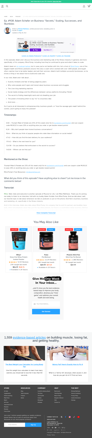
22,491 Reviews (50, 260)
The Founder (41, 395)
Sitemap (73, 400)
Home (5, 16)
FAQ (55, 400)
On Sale (6, 391)
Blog (11, 16)
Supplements (7, 393)
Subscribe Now (57, 1)
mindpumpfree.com (33, 172)
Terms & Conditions (76, 393)
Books (22, 398)
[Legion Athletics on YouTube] (78, 417)
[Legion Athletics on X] (62, 417)
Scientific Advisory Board (44, 391)
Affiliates (40, 402)
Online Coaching (8, 395)
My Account (57, 391)
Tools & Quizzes (25, 393)
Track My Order (58, 393)
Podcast (18, 16)
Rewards (6, 406)
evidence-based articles (29, 337)
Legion (46, 6)
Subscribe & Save (8, 404)
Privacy (49, 435)
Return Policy (57, 395)
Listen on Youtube (63, 56)
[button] (20, 1)
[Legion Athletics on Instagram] (70, 417)
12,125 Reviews (23, 262)
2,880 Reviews (77, 260)
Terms (53, 435)
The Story (40, 393)
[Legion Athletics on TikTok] (74, 417)
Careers (40, 398)
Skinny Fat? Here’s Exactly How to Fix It (67, 364)
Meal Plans (7, 398)
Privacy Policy (74, 395)
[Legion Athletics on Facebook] (65, 417)
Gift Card (6, 402)
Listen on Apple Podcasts (31, 56)
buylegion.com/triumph (62, 123)
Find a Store (7, 411)
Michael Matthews (23, 29)
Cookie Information (76, 398)
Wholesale (40, 400)
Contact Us (57, 402)
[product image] (19, 241)
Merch (5, 400)
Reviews (6, 409)
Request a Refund (58, 398)
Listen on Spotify (48, 56)
